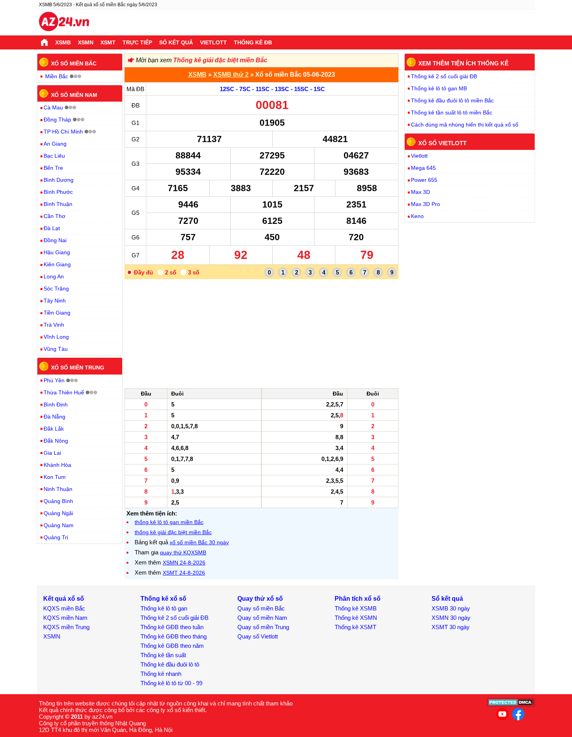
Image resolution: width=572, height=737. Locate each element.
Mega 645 (423, 168)
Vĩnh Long (56, 337)
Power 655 (424, 180)
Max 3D (420, 192)
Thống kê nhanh (160, 673)
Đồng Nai (55, 240)
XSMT (108, 42)
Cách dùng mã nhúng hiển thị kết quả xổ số (464, 124)
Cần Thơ (54, 216)
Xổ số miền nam (74, 94)
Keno (417, 216)
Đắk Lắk (54, 429)
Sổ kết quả (176, 42)
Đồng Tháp (57, 119)
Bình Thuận (58, 204)
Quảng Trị (56, 537)
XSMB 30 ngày (451, 608)
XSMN (85, 42)
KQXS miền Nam (65, 617)
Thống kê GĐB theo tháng (173, 636)
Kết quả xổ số (63, 598)
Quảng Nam (59, 525)
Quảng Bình (58, 501)
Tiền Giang (57, 313)
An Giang (55, 144)
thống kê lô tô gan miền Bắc (169, 522)
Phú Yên (54, 380)
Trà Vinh (54, 325)
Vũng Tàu (56, 349)
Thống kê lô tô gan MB (439, 88)
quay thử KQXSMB (183, 552)
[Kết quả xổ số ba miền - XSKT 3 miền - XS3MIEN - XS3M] (64, 22)
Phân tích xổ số (358, 598)
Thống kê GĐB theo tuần (172, 627)
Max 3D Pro (425, 204)
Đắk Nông (56, 441)
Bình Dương (59, 180)
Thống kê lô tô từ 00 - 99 (171, 683)
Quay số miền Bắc (261, 608)
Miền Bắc (56, 76)
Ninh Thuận (58, 489)
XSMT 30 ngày (451, 627)
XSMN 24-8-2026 (184, 562)
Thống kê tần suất (163, 655)
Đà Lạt (52, 228)
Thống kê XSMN (356, 617)
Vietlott (213, 42)
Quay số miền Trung (263, 627)
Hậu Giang (57, 252)
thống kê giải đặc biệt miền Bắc (173, 532)
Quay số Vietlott (257, 636)
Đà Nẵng (54, 416)
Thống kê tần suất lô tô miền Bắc (451, 112)
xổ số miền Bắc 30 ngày (199, 542)
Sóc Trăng (56, 288)
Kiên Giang (57, 264)
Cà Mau (53, 107)
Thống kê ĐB (253, 42)
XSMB (63, 42)
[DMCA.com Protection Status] (511, 704)
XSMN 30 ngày (451, 617)
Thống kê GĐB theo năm (172, 645)
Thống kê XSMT (355, 627)
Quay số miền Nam (262, 617)
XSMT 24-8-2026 (184, 573)
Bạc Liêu (54, 156)
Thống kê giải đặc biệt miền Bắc (220, 60)
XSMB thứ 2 (231, 74)
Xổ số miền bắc (74, 63)
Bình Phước (58, 192)
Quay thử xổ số (260, 598)
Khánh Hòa (57, 465)
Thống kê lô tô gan (163, 608)
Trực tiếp (137, 42)
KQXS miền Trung (66, 627)
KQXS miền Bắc (64, 608)
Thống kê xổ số (163, 598)
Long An (54, 276)
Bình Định (56, 404)
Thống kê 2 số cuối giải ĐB (444, 76)
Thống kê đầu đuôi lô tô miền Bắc (452, 100)
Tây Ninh (55, 300)
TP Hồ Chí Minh (63, 131)
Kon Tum (55, 477)
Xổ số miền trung (77, 367)
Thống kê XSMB (356, 608)
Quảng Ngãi (58, 513)
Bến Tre (53, 168)
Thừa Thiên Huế (64, 392)
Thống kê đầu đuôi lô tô (169, 664)
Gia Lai (52, 453)
